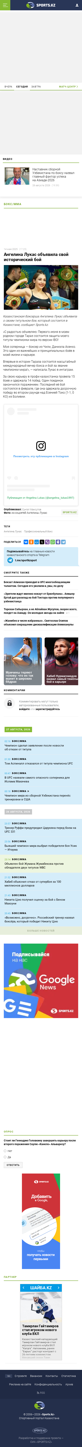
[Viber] (46, 542)
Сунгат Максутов (31, 509)
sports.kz (70, 512)
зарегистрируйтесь (47, 709)
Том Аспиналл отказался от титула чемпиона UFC (39, 763)
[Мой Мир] (35, 542)
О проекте (21, 1375)
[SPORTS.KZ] (41, 1221)
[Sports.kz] (41, 4)
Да (9, 1157)
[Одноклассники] (30, 542)
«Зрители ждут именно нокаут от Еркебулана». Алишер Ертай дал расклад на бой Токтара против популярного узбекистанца (39, 597)
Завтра (36, 86)
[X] (41, 542)
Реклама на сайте (20, 1384)
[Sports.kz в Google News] (41, 1017)
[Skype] (57, 542)
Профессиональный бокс (38, 531)
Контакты (52, 1375)
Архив (69, 1384)
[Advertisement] (41, 47)
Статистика (68, 1375)
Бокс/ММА (12, 204)
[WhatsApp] (51, 542)
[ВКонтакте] (25, 542)
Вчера (9, 86)
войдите (24, 709)
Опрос (9, 1131)
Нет (10, 1151)
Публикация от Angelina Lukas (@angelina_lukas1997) (40, 497)
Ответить (13, 1165)
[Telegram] (62, 542)
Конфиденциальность (48, 1384)
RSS (42, 1392)
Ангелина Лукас (13, 531)
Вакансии (36, 1375)
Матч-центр (67, 86)
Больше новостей (41, 930)
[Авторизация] (78, 4)
